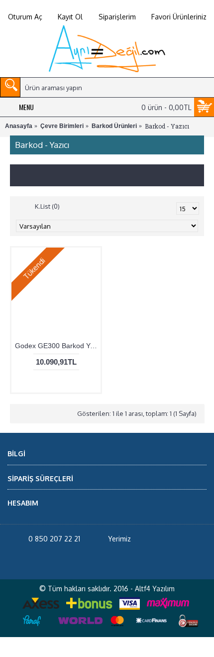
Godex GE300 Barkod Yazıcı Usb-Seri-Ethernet (58, 365)
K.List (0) (47, 226)
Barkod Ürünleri (114, 126)
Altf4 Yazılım (155, 608)
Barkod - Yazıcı (167, 126)
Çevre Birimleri (62, 126)
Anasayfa (18, 126)
